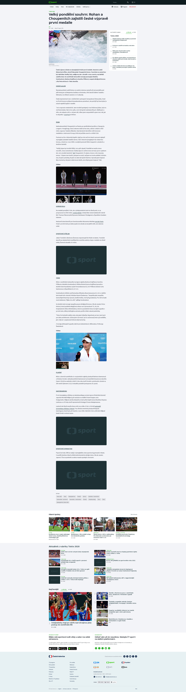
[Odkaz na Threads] (109, 648)
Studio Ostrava (73, 669)
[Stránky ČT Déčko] (96, 667)
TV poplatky (52, 667)
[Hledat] (128, 2)
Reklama (72, 664)
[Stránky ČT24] (96, 663)
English (59, 688)
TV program (52, 662)
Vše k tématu (134, 514)
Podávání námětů (74, 676)
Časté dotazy (73, 678)
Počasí (50, 674)
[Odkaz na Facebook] (99, 648)
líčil (74, 153)
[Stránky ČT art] (109, 667)
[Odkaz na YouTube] (106, 648)
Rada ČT (72, 671)
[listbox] (107, 682)
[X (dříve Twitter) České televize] (133, 656)
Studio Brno (73, 667)
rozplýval (67, 114)
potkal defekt (77, 213)
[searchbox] (119, 2)
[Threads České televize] (136, 656)
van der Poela (99, 221)
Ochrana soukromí (67, 688)
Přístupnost (75, 688)
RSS (136, 688)
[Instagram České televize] (124, 656)
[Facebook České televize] (127, 656)
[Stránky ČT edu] (124, 667)
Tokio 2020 (52, 11)
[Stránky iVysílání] (126, 663)
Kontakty (72, 681)
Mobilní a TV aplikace (54, 678)
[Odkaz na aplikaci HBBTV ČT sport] (72, 648)
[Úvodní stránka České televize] (57, 656)
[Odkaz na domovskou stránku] (55, 2)
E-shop (50, 676)
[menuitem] (52, 7)
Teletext (51, 669)
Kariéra (71, 674)
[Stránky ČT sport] (110, 663)
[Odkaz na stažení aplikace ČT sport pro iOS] (53, 648)
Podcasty (51, 671)
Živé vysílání (52, 664)
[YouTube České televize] (130, 656)
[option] (101, 682)
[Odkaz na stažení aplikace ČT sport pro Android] (62, 648)
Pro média (72, 662)
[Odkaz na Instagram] (96, 648)
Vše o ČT (51, 681)
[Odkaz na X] (102, 648)
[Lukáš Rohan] (78, 46)
